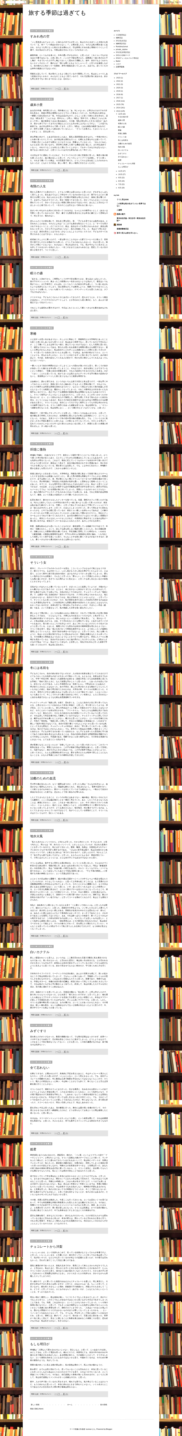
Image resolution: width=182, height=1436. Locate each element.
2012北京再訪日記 (123, 52)
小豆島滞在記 (121, 35)
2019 (118, 91)
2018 (118, 94)
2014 (118, 108)
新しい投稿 (35, 1405)
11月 (120, 171)
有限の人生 (38, 186)
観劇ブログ (92, 526)
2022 (118, 81)
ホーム (69, 1405)
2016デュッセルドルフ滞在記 (127, 58)
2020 (118, 88)
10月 (120, 174)
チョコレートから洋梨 (46, 1246)
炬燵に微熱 (38, 449)
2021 (118, 84)
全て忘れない (39, 1067)
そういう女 (38, 562)
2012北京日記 (121, 41)
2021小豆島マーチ (123, 55)
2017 (118, 98)
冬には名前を (39, 668)
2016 (118, 101)
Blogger (109, 1429)
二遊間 (119, 210)
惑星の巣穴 (121, 214)
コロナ (118, 64)
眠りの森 (36, 273)
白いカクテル (40, 952)
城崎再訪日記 (121, 44)
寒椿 (33, 333)
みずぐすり (38, 1031)
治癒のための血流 (43, 778)
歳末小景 (36, 105)
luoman (89, 1429)
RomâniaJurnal (122, 47)
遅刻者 (119, 225)
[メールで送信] (56, 88)
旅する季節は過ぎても (57, 13)
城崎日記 (119, 38)
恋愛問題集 (120, 67)
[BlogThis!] (59, 88)
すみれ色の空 (39, 36)
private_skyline (122, 49)
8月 (119, 181)
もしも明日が (39, 1344)
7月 (119, 184)
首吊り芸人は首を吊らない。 (128, 233)
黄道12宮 (95, 855)
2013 (118, 111)
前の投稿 (103, 1405)
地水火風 (36, 836)
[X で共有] (62, 88)
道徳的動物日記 (123, 229)
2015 (118, 104)
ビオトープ (54, 455)
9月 (119, 178)
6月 (119, 188)
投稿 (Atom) (38, 1409)
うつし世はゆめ (123, 199)
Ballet (118, 61)
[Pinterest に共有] (67, 88)
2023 (118, 78)
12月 (120, 114)
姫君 (33, 1149)
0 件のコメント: (47, 88)
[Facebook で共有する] (65, 88)
